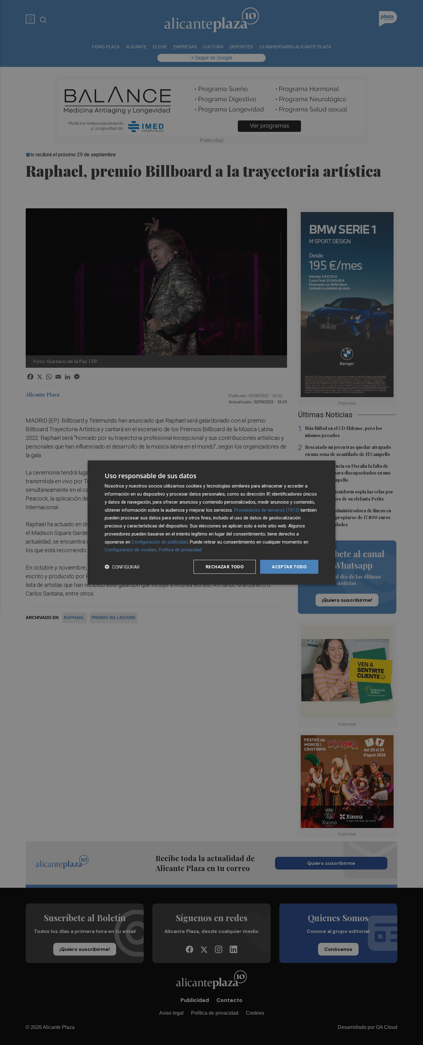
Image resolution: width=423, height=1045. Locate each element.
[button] (122, 566)
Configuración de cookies (131, 550)
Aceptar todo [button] (289, 567)
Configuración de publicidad (160, 541)
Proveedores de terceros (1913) (266, 510)
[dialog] (211, 523)
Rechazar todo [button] (225, 567)
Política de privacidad (180, 550)
